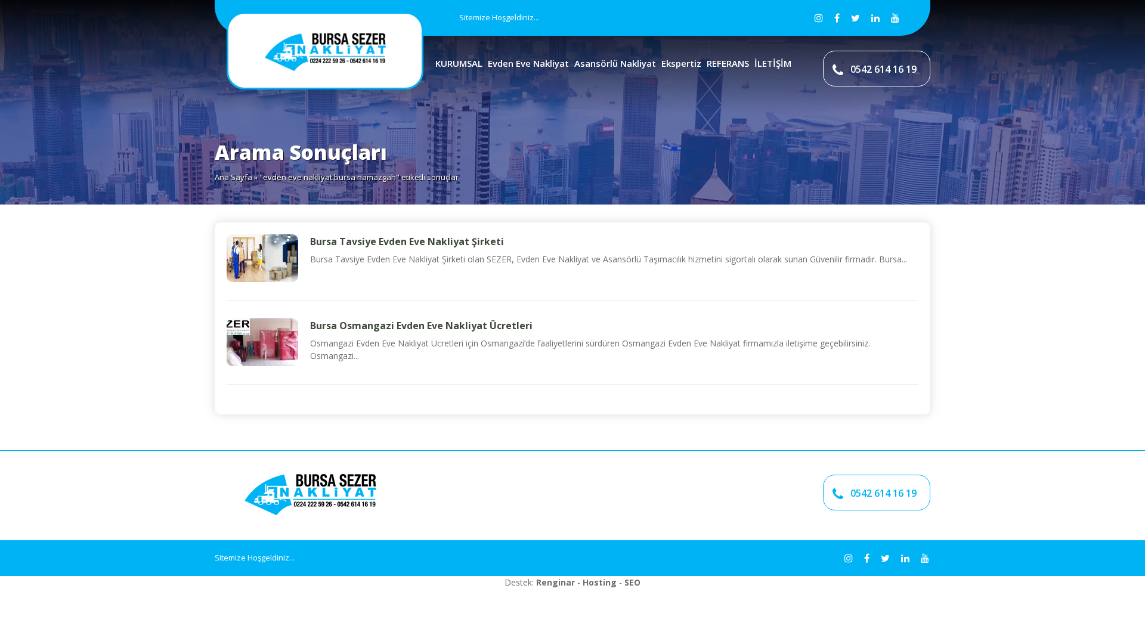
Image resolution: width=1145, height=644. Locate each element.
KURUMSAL (458, 63)
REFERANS (728, 63)
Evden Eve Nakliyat (528, 63)
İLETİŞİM (772, 63)
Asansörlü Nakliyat (615, 63)
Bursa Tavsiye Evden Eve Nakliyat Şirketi (407, 241)
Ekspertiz (681, 63)
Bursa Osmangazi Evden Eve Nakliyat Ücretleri (421, 325)
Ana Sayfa (233, 177)
